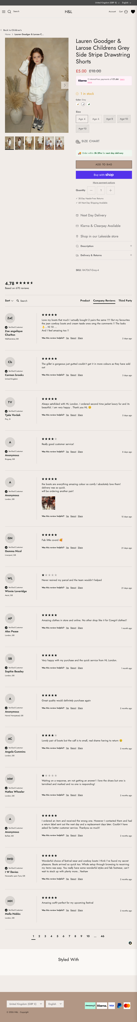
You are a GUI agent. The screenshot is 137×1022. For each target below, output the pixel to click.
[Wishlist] (133, 12)
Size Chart (91, 141)
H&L (16, 1012)
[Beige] (77, 104)
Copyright (24, 1012)
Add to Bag (104, 164)
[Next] (64, 85)
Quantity (80, 190)
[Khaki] (88, 104)
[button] (48, 503)
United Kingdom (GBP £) (106, 2)
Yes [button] (67, 338)
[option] (36, 85)
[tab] (85, 301)
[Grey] (83, 104)
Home (8, 34)
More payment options (104, 182)
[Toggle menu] (3, 11)
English (125, 2)
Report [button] (73, 338)
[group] (22, 283)
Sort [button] (8, 300)
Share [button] (80, 338)
